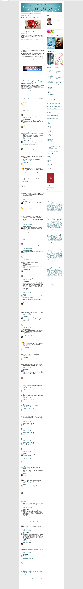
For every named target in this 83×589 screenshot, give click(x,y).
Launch (48, 242)
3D (51, 195)
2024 (48, 122)
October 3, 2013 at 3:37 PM (27, 451)
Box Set (48, 205)
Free (61, 224)
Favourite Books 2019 (49, 223)
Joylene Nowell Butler (27, 80)
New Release (52, 250)
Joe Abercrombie (49, 240)
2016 (48, 132)
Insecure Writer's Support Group (58, 76)
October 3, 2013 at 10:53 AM (27, 382)
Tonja (24, 215)
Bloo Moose (60, 203)
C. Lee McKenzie (52, 206)
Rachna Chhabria (60, 259)
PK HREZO (24, 509)
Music (49, 249)
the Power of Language (50, 273)
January (49, 164)
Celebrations (48, 208)
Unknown (24, 255)
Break (52, 205)
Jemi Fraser (25, 369)
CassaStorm (60, 207)
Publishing (50, 259)
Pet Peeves (56, 255)
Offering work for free (58, 251)
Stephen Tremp (57, 267)
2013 (48, 136)
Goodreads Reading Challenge (55, 227)
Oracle (55, 252)
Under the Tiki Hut (51, 94)
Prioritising (49, 258)
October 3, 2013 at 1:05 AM (27, 253)
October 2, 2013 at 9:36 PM (27, 160)
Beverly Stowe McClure (49, 202)
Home (22, 13)
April (49, 160)
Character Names (49, 209)
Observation (54, 251)
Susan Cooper (51, 269)
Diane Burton (25, 192)
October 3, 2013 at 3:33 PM (27, 440)
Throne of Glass (55, 275)
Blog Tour (51, 203)
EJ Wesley (56, 220)
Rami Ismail (48, 260)
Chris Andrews (52, 210)
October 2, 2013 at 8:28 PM (27, 138)
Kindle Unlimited (51, 241)
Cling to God (31, 13)
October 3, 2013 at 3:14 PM (27, 430)
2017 (48, 131)
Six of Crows (48, 267)
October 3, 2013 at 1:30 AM (27, 267)
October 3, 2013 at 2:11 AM (27, 300)
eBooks (61, 219)
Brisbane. (61, 205)
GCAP (50, 226)
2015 (48, 134)
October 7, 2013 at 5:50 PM (27, 568)
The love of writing (55, 272)
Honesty (53, 230)
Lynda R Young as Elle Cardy (27, 389)
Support (48, 269)
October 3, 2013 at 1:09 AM (27, 259)
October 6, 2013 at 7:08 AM (27, 552)
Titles (57, 276)
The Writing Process (59, 274)
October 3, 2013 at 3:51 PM (27, 458)
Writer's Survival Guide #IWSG (51, 108)
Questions (56, 259)
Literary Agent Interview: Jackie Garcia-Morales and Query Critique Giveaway (58, 72)
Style (53, 268)
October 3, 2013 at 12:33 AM (27, 248)
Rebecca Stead (59, 260)
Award (47, 199)
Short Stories (51, 266)
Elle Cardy (58, 220)
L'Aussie (58, 241)
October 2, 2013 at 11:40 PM (27, 224)
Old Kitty (24, 125)
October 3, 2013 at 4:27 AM (27, 345)
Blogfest (54, 203)
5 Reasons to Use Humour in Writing (52, 118)
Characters (52, 209)
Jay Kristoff (49, 239)
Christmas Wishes (50, 211)
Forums (60, 224)
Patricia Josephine (52, 254)
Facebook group (29, 90)
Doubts (57, 218)
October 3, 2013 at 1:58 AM (27, 279)
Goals (51, 227)
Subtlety (55, 268)
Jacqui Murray (58, 238)
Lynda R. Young (58, 244)
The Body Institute (53, 271)
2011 (48, 167)
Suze (24, 294)
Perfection (48, 255)
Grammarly (48, 228)
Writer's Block (52, 283)
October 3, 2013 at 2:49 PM (27, 397)
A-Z (59, 195)
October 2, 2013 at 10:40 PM (27, 199)
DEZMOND (24, 162)
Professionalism (54, 258)
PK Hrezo (48, 257)
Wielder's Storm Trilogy (37, 13)
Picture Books (48, 256)
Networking (48, 250)
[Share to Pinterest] (42, 98)
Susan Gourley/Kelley (34, 80)
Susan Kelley (54, 269)
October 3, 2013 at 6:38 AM (27, 367)
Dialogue (48, 218)
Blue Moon (48, 204)
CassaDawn (56, 207)
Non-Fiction (60, 250)
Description (56, 217)
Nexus (56, 250)
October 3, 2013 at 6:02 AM (27, 355)
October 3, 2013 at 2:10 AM (27, 292)
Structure (50, 268)
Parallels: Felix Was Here (50, 253)
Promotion (58, 258)
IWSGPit (57, 237)
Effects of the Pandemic (51, 220)
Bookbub (57, 204)
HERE (22, 74)
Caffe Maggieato (56, 206)
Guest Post (53, 228)
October (49, 140)
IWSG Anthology (52, 236)
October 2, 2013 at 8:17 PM (27, 130)
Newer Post (23, 578)
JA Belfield (54, 238)
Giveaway (48, 227)
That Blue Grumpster (49, 80)
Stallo (54, 267)
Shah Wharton (25, 102)
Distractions (54, 218)
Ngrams (58, 250)
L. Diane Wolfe (25, 147)
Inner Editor (48, 234)
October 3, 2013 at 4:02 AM (27, 339)
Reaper (56, 260)
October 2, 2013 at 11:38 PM (27, 213)
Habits (56, 229)
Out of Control (50, 145)
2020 (48, 127)
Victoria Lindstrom (26, 542)
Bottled (61, 204)
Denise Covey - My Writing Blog (51, 87)
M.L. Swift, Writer (25, 181)
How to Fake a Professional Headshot (52, 115)
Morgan (24, 466)
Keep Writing (58, 240)
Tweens (61, 277)
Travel (54, 277)
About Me (26, 13)
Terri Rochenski (58, 270)
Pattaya (61, 254)
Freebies (51, 225)
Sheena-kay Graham (26, 302)
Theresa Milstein (48, 275)
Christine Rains (25, 269)
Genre (61, 226)
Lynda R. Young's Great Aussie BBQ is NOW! (53, 103)
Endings (50, 221)
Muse (47, 249)
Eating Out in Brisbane (56, 219)
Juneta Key (52, 240)
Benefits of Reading (51, 201)
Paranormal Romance (56, 253)
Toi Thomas (25, 532)
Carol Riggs (48, 207)
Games (48, 226)
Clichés (55, 211)
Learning (50, 242)
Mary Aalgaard (25, 329)
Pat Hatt (24, 201)
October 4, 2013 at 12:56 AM (27, 471)
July (49, 156)
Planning (54, 257)
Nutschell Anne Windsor (49, 251)
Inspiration (52, 235)
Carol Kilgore (60, 206)
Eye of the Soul (49, 222)
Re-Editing (51, 260)
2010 (48, 168)
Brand (50, 205)
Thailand (49, 271)
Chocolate (49, 210)
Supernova (61, 268)
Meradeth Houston (26, 226)
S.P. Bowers (25, 316)
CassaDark (52, 207)
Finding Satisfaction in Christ (55, 223)
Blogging (57, 203)
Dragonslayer (51, 219)
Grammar (60, 227)
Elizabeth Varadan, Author (27, 113)
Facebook (52, 222)
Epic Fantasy (53, 221)
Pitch (54, 256)
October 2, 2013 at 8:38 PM (27, 145)
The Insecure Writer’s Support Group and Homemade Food (51, 76)
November (50, 139)
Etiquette (56, 221)
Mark (24, 473)
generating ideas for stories (56, 226)
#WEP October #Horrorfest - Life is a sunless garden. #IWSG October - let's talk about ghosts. (51, 90)
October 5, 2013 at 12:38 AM (27, 507)
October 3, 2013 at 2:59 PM (27, 402)
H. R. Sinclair (25, 347)
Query (53, 259)
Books (59, 204)
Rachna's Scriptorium (26, 290)
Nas (23, 453)
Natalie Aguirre (25, 119)
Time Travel (52, 276)
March (49, 161)
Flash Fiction (53, 224)
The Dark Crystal (50, 272)
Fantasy (61, 222)
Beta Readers (55, 201)
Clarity (53, 211)
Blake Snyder (58, 202)
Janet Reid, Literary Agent (58, 81)
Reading (53, 260)
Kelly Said (61, 240)
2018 (48, 130)
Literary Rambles (58, 69)
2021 (48, 126)
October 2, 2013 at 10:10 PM (27, 182)
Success (58, 268)
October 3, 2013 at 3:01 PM (27, 406)
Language (60, 241)
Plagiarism (50, 257)
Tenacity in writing (54, 270)
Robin (24, 491)
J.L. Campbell (25, 140)
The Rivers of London (56, 273)
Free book (48, 225)
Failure (55, 222)
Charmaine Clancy (26, 155)
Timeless (55, 276)
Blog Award (48, 203)
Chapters (57, 208)
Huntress (24, 184)
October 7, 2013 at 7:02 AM (27, 559)
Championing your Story (53, 208)
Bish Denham (54, 202)
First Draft (49, 224)
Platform (56, 257)
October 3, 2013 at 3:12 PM (27, 421)
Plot (61, 257)
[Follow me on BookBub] (50, 32)
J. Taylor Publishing (50, 238)
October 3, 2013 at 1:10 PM (27, 387)
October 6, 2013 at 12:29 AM (27, 540)
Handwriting (58, 229)
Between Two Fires (60, 201)
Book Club (50, 204)
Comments (49, 189)
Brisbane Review (58, 205)
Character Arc (60, 208)
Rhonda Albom (25, 376)
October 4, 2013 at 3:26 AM (27, 482)
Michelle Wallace (40, 80)
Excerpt (58, 221)
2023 (48, 123)
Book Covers (54, 204)
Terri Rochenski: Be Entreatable (53, 148)
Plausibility (59, 257)
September (50, 153)
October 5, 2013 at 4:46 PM (27, 530)
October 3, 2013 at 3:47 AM (27, 333)
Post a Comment (24, 574)
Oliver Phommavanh (52, 252)
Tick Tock (59, 275)
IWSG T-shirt (54, 237)
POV (47, 258)
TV (59, 277)
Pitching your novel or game (59, 256)
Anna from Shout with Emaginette (28, 558)
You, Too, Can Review (51, 141)
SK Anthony (25, 341)
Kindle (48, 241)
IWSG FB (56, 236)
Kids (47, 241)
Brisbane (54, 205)
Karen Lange (55, 240)
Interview (60, 235)
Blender (61, 202)
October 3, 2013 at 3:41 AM (27, 327)
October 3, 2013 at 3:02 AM (27, 314)
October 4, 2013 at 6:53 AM (27, 498)
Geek (52, 226)
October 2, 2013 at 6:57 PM (27, 117)
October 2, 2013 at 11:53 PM (27, 230)
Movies (61, 248)
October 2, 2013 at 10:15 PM (27, 190)
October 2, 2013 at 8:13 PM (27, 123)
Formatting (57, 224)
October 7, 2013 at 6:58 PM (27, 572)
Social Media (52, 267)
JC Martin (52, 239)
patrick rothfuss (58, 254)
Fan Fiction (58, 222)
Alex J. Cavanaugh (26, 132)
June (49, 157)
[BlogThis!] (39, 98)
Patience (48, 254)
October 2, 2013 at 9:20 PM (27, 153)
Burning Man (48, 206)
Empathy (48, 221)
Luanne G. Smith (25, 517)
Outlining (61, 252)
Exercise (61, 221)
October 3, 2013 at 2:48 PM (27, 392)
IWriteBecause (48, 236)
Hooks (55, 230)
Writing (52, 284)
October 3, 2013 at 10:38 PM (27, 464)
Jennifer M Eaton (60, 239)
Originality (58, 252)
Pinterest (51, 256)
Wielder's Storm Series (50, 281)
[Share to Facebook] (41, 98)
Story (60, 267)
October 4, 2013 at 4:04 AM (27, 489)
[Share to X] (40, 98)
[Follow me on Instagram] (48, 32)
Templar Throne (50, 270)
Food (55, 224)
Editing (48, 220)
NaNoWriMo (60, 249)
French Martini (53, 225)
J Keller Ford (60, 237)
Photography (60, 255)
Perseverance (52, 255)
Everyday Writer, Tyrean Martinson (50, 69)
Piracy (53, 256)
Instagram (57, 235)
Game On (61, 225)
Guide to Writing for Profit (52, 229)
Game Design (57, 225)
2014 (48, 135)
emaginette (25, 554)
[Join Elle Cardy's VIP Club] (53, 32)
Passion (61, 253)
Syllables (59, 269)
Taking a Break (49, 112)
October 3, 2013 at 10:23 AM (27, 374)
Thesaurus (52, 275)
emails (61, 220)
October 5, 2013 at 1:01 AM (27, 515)
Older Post (42, 578)
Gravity (51, 228)
